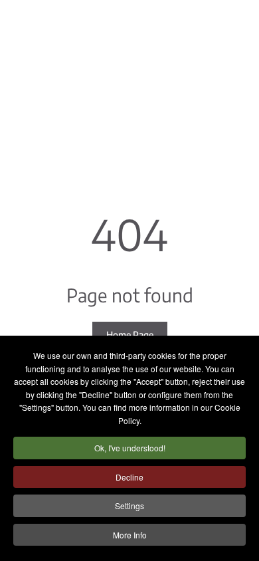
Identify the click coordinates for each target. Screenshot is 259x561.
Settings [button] (129, 505)
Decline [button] (129, 477)
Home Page (129, 334)
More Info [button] (130, 534)
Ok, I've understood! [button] (129, 447)
